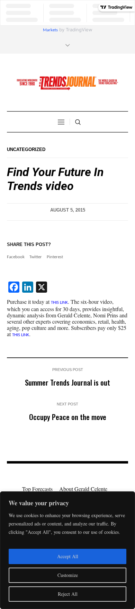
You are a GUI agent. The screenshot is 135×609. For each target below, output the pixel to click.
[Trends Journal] (67, 83)
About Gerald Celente (83, 488)
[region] (67, 550)
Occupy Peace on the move (67, 416)
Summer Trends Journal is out (67, 382)
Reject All (68, 594)
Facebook (16, 257)
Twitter (35, 257)
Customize (67, 575)
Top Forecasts (37, 488)
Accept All (67, 556)
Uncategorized (26, 149)
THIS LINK (59, 302)
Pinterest (55, 257)
